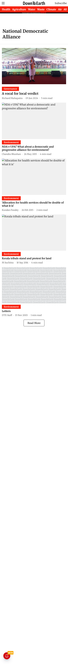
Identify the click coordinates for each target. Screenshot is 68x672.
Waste (41, 9)
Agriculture (19, 9)
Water (31, 9)
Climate (51, 9)
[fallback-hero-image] (34, 66)
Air (60, 9)
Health (6, 9)
